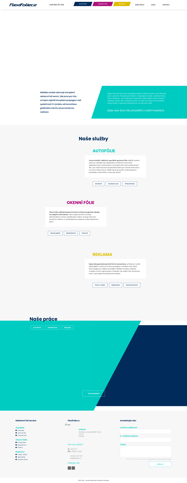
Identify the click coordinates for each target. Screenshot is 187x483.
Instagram (73, 468)
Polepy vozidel (22, 454)
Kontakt (166, 5)
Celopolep (21, 430)
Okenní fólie (21, 439)
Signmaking (21, 457)
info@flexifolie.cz (75, 458)
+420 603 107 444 (56, 5)
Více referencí (93, 393)
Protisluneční (22, 442)
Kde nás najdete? (75, 444)
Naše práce (139, 5)
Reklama (20, 451)
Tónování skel (22, 435)
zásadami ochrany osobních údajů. (160, 459)
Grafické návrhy (23, 459)
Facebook (69, 468)
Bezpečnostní (22, 445)
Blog (153, 5)
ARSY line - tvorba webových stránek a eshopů (93, 480)
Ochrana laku (22, 433)
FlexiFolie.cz (22, 5)
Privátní (20, 447)
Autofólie (20, 427)
